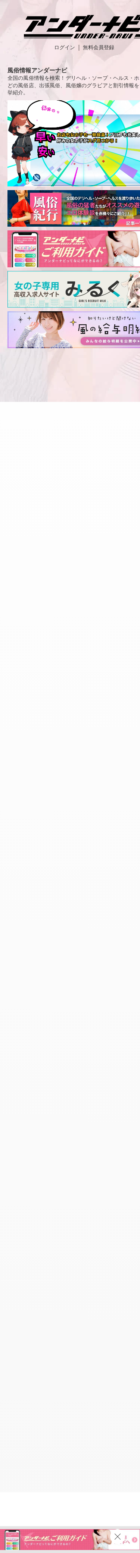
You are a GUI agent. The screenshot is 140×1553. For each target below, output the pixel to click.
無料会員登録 (98, 47)
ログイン (64, 47)
